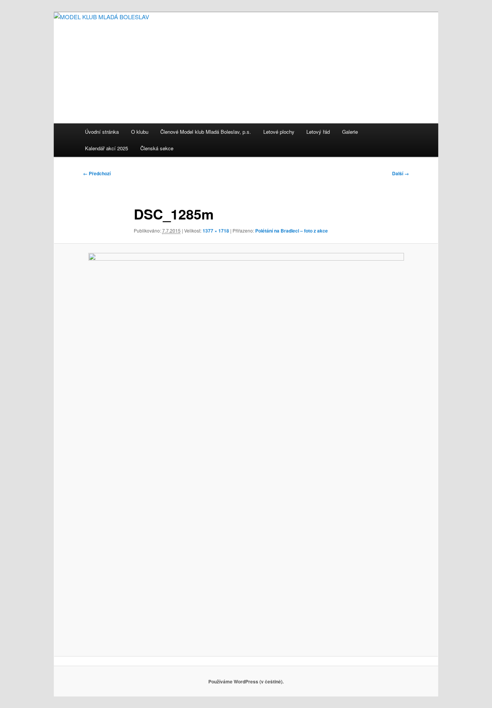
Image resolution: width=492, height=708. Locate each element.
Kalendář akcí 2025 (106, 148)
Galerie (350, 131)
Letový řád (318, 131)
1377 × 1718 (216, 230)
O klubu (139, 131)
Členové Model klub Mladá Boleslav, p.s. (205, 131)
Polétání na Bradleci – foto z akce (291, 230)
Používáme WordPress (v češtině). (246, 681)
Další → (400, 173)
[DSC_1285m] (246, 450)
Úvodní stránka (102, 131)
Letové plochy (278, 131)
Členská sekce (156, 148)
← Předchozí (97, 173)
